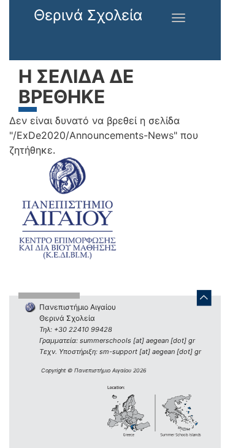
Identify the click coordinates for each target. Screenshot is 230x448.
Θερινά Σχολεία (88, 15)
